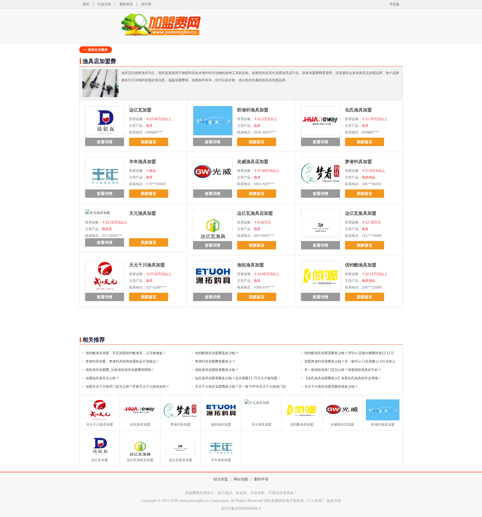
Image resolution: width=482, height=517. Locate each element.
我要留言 (148, 142)
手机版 (394, 4)
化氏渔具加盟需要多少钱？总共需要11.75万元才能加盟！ (238, 378)
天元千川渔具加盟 (147, 265)
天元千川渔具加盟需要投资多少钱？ (331, 387)
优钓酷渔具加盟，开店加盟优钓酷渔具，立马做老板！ (126, 353)
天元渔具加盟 (142, 213)
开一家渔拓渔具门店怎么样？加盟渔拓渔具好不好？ (342, 370)
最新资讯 (126, 4)
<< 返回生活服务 (95, 50)
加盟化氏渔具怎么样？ (102, 378)
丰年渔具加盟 (142, 161)
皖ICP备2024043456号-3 (241, 508)
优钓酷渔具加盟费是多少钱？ (216, 353)
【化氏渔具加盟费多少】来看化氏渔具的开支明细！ (342, 378)
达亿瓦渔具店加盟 (255, 213)
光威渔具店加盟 (252, 161)
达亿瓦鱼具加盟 (360, 213)
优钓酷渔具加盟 (360, 265)
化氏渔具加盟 (358, 110)
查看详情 (104, 142)
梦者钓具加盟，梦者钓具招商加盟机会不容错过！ (122, 361)
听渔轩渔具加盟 (252, 110)
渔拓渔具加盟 (250, 265)
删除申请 (261, 479)
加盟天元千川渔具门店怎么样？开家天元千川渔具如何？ (127, 387)
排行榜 (146, 4)
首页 (86, 4)
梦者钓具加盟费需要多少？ (215, 361)
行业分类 (104, 4)
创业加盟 (220, 479)
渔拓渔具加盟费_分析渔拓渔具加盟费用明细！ (120, 370)
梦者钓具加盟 (358, 161)
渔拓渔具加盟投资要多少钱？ (216, 370)
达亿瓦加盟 (140, 110)
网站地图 (241, 479)
